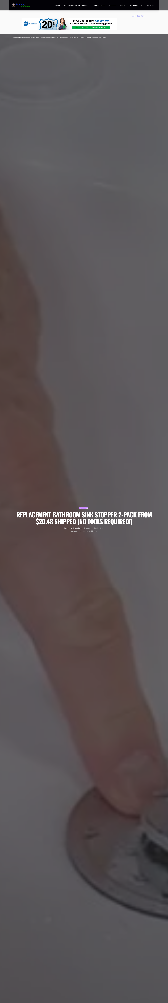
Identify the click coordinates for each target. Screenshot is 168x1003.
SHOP (122, 5)
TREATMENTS (135, 5)
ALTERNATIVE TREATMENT (77, 5)
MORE (150, 5)
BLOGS (112, 5)
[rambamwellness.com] (21, 5)
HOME (57, 5)
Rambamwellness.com (73, 528)
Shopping (84, 508)
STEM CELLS (99, 5)
